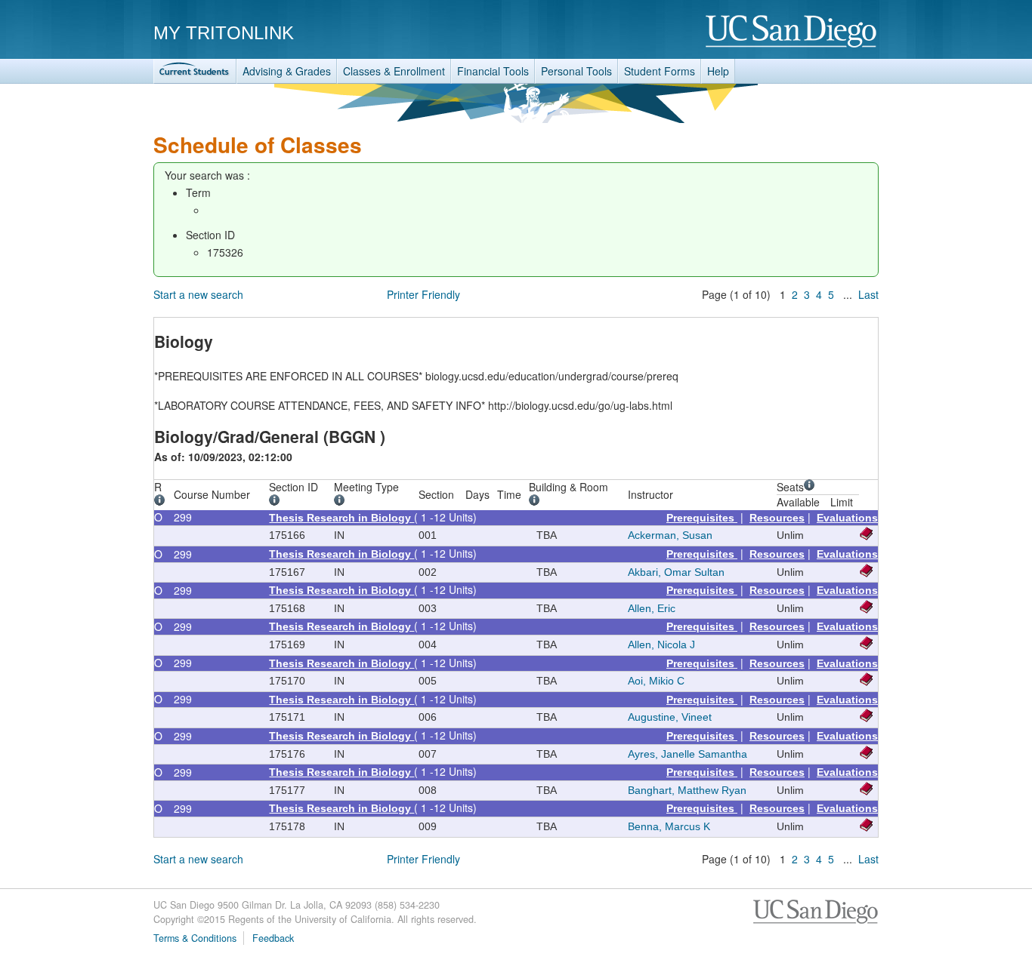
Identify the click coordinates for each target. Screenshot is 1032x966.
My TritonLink (223, 33)
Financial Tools (493, 70)
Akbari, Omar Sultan (676, 572)
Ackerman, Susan (670, 535)
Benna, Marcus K (669, 826)
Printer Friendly (423, 294)
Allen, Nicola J (661, 644)
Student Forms (659, 70)
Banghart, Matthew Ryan (687, 790)
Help (718, 70)
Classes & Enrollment (394, 70)
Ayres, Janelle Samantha (687, 754)
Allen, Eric (651, 608)
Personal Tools (576, 70)
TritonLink (194, 71)
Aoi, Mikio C (656, 681)
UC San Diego (792, 32)
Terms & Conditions (194, 938)
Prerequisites (701, 518)
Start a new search (198, 294)
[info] (162, 501)
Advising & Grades (287, 70)
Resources (777, 518)
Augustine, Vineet (670, 717)
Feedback (273, 938)
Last (868, 294)
